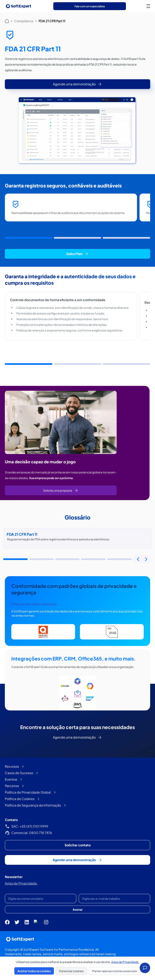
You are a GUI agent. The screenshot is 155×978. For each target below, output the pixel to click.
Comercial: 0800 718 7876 (31, 833)
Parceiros (12, 786)
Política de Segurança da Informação (33, 805)
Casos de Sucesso (19, 773)
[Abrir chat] (145, 968)
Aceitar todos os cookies (34, 971)
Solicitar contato (78, 845)
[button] (28, 238)
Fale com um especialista (89, 6)
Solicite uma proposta (57, 490)
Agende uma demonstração (74, 84)
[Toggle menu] (148, 6)
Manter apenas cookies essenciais (114, 971)
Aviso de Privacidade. (21, 883)
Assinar (78, 909)
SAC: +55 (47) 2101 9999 (29, 826)
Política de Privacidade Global (28, 792)
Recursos (12, 766)
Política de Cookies (20, 799)
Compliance (23, 21)
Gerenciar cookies (71, 971)
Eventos (11, 779)
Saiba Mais (74, 254)
